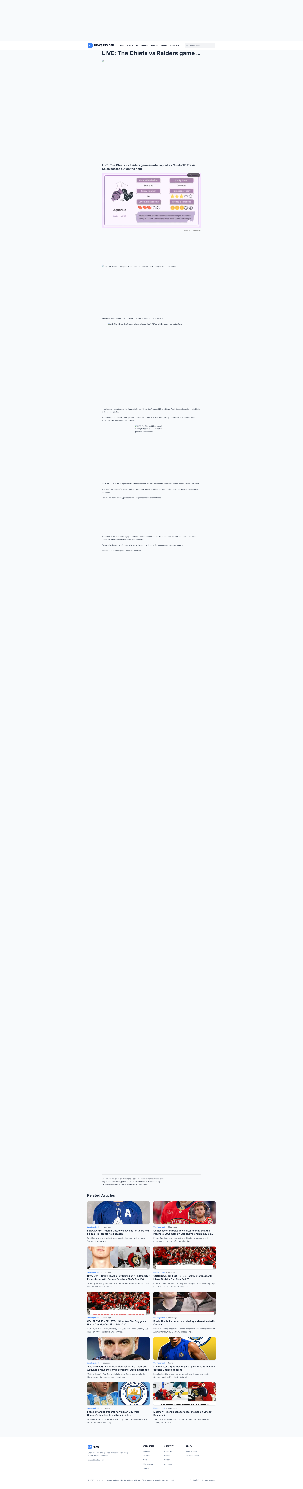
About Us (168, 1451)
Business (144, 45)
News (122, 45)
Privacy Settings (208, 1480)
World (130, 45)
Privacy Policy (191, 1451)
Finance (146, 1468)
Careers (167, 1460)
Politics (154, 45)
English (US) (195, 1480)
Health (164, 45)
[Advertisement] (151, 20)
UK (137, 45)
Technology (147, 1451)
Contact (167, 1455)
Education (174, 45)
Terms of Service (192, 1455)
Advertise (168, 1464)
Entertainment (148, 1464)
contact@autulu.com (96, 1460)
